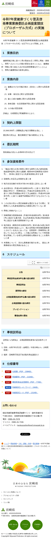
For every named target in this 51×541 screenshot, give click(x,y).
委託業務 (36, 444)
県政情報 (14, 444)
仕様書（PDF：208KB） (22, 371)
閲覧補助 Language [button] (41, 5)
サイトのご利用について (12, 492)
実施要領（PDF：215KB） (23, 377)
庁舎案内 (37, 524)
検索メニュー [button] (47, 5)
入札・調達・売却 (25, 444)
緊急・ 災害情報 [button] (34, 2)
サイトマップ (8, 499)
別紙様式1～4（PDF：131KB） (25, 393)
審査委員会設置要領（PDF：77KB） (27, 382)
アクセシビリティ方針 (11, 495)
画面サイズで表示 (42, 262)
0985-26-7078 (14, 419)
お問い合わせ (13, 524)
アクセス (25, 524)
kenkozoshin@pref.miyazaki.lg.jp (30, 425)
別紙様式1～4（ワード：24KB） (25, 387)
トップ (6, 444)
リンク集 (6, 502)
